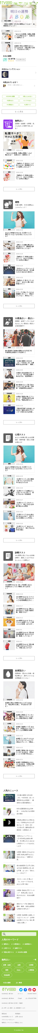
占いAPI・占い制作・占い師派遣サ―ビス (13, 1008)
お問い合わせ (19, 1016)
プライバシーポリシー (8, 1019)
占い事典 (19, 983)
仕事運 (31, 965)
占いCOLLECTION (31, 998)
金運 (19, 965)
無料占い (7, 944)
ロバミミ (20, 993)
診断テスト (18, 948)
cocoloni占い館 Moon (8, 998)
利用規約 (17, 1013)
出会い (19, 970)
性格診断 (7, 975)
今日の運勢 (7, 983)
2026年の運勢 (22, 952)
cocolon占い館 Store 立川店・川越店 (12, 1003)
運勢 (6, 970)
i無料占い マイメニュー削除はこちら (12, 1022)
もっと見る (19, 111)
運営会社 (4, 1013)
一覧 (34, 959)
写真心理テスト (9, 952)
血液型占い (28, 944)
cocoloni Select (32, 993)
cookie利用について (7, 1016)
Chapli (20, 998)
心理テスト (7, 948)
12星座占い (17, 944)
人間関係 (31, 970)
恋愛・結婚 (7, 965)
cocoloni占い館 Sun (7, 993)
